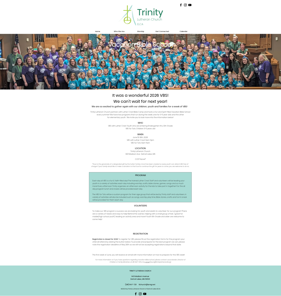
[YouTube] (190, 5)
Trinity (150, 12)
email (147, 262)
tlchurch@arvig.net (147, 284)
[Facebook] (181, 5)
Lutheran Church (149, 19)
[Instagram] (185, 5)
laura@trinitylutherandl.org (160, 262)
